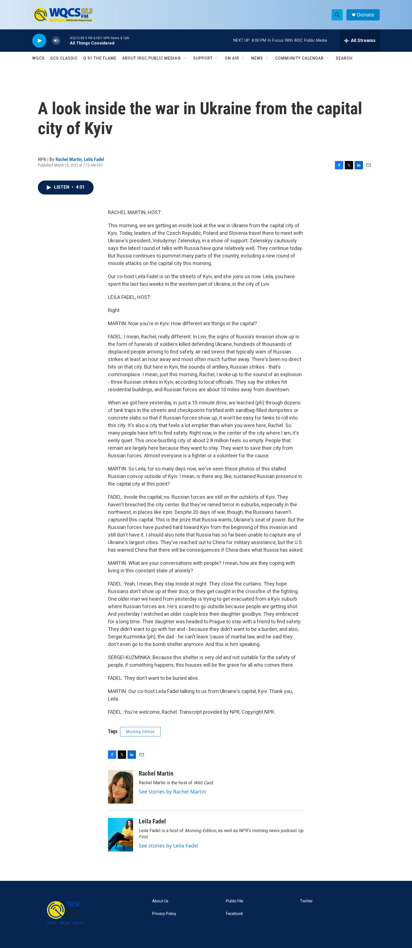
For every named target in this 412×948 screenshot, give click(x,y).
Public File (234, 901)
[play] (39, 41)
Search (344, 58)
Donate (365, 15)
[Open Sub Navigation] (185, 58)
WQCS (38, 58)
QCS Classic (64, 58)
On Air (232, 58)
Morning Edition (140, 731)
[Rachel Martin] (120, 787)
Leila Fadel (94, 159)
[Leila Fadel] (120, 834)
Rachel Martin (68, 159)
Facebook (234, 914)
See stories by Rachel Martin (172, 791)
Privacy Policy (164, 914)
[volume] (56, 40)
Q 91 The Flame (100, 58)
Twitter (306, 901)
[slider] (65, 40)
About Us (160, 901)
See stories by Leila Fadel (168, 845)
